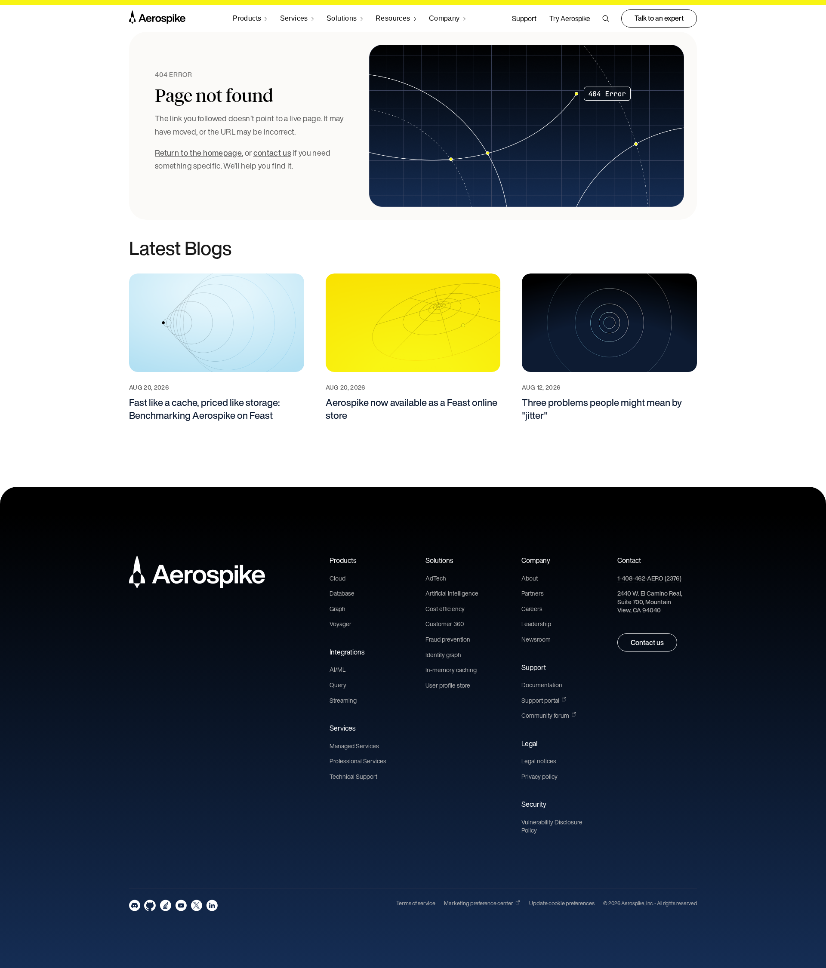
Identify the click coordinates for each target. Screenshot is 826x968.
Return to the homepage (198, 152)
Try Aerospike (569, 18)
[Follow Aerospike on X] (196, 905)
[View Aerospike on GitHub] (150, 905)
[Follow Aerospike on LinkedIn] (212, 905)
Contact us (647, 642)
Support (524, 18)
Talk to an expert (659, 18)
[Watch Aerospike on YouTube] (181, 905)
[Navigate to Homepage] (157, 18)
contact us (272, 152)
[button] (606, 18)
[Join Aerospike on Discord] (134, 905)
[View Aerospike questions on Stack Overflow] (165, 905)
